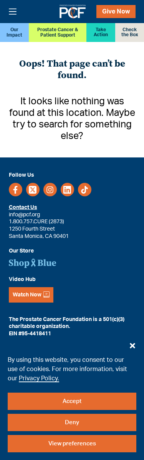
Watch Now (27, 295)
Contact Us (23, 207)
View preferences (72, 444)
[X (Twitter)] (33, 189)
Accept (72, 401)
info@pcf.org (24, 214)
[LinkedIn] (67, 189)
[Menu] (13, 11)
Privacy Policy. (39, 378)
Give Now (116, 11)
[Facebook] (15, 189)
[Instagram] (50, 189)
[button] (132, 344)
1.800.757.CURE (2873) (36, 221)
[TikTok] (84, 189)
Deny (72, 422)
